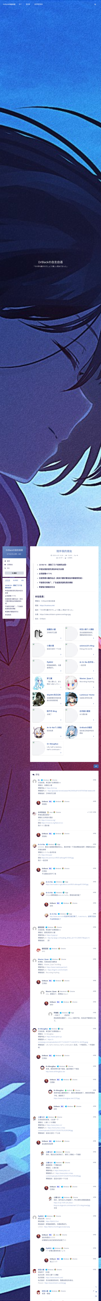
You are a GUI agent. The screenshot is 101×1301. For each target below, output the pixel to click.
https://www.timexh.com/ (54, 1277)
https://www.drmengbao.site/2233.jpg (67, 1098)
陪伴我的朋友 (64, 551)
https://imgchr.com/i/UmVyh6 (57, 970)
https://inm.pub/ (46, 855)
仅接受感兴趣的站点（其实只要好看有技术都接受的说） (14, 601)
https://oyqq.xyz (52, 935)
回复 (93, 795)
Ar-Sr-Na (41, 844)
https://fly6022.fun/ (52, 1221)
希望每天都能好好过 (11, 612)
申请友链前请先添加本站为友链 (14, 592)
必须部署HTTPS (10, 596)
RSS (8, 568)
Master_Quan (43, 959)
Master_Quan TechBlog (90, 678)
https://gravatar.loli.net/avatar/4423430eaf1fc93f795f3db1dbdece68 (71, 791)
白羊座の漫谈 (85, 711)
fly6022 (50, 662)
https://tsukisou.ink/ (47, 605)
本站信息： (8, 615)
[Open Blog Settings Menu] (96, 1292)
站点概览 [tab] (15, 580)
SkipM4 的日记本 (54, 695)
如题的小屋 (51, 629)
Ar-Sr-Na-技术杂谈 (87, 662)
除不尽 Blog (52, 711)
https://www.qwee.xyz (54, 1037)
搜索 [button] (15, 573)
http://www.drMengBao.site (55, 1071)
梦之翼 (49, 678)
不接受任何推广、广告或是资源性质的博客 (14, 607)
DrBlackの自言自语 (9, 4)
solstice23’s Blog (87, 646)
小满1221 (41, 1117)
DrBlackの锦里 (86, 727)
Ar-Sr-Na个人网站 (54, 727)
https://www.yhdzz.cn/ (54, 1125)
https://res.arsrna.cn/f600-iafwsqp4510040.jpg (58, 858)
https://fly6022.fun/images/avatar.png (57, 1227)
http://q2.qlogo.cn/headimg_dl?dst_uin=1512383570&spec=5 (69, 938)
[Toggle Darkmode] (96, 1287)
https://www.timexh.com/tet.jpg (55, 1283)
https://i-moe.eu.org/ (48, 820)
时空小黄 (41, 1270)
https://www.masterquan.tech (57, 967)
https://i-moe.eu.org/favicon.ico (52, 823)
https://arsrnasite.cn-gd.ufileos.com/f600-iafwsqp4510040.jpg (67, 884)
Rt (39, 780)
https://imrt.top (52, 788)
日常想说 (10, 565)
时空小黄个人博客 (87, 629)
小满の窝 (50, 646)
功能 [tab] (22, 580)
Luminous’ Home (87, 695)
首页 (8, 561)
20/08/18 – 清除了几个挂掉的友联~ (13, 586)
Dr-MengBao (52, 744)
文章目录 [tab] (7, 580)
